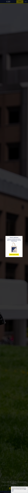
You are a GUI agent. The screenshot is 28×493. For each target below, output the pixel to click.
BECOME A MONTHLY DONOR (14, 254)
